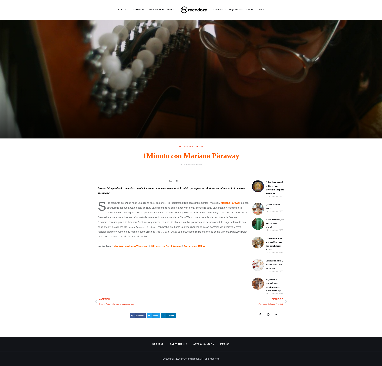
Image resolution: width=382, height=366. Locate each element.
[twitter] (276, 314)
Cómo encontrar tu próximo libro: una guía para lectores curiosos (274, 244)
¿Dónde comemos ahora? (273, 207)
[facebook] (260, 314)
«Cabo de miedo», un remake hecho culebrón (275, 223)
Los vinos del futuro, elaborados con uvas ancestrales (274, 264)
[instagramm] (268, 314)
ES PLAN (249, 10)
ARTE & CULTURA (155, 10)
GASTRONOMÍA (137, 10)
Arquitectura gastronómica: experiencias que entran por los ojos (273, 285)
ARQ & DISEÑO (235, 10)
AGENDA (260, 10)
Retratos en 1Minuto (195, 246)
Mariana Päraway (230, 202)
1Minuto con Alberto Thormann (130, 246)
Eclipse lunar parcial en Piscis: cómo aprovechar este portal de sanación (275, 188)
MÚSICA (171, 10)
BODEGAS (122, 10)
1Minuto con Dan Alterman (166, 246)
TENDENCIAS (220, 10)
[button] (138, 315)
